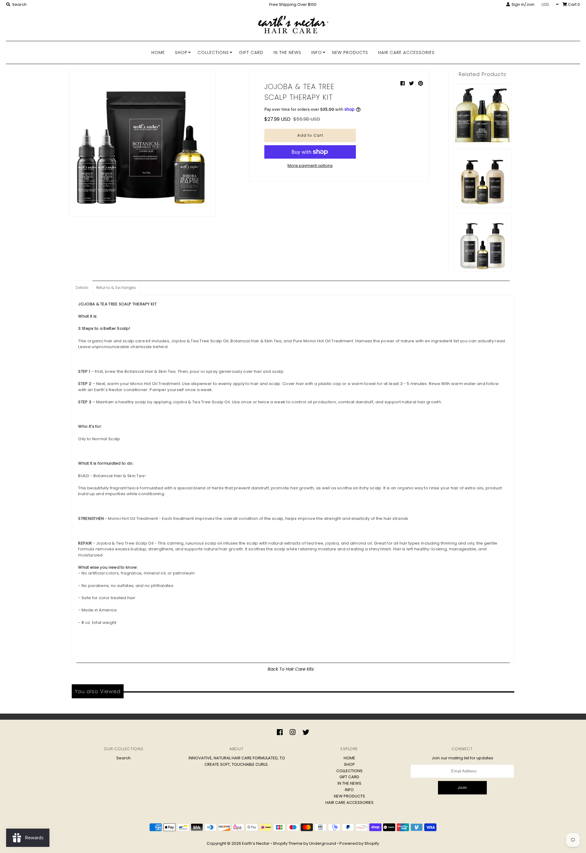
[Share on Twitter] (412, 83)
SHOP (181, 52)
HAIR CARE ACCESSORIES (406, 52)
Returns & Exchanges (116, 287)
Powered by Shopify (359, 843)
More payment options (310, 165)
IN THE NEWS (287, 52)
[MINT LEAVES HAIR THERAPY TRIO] (482, 113)
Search (123, 758)
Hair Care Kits (300, 669)
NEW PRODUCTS (350, 52)
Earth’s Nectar (255, 843)
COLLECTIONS (213, 52)
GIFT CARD (251, 52)
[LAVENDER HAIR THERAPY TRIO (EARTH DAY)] (482, 242)
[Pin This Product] (420, 83)
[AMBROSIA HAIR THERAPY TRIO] (482, 178)
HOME (158, 52)
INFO (316, 52)
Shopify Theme (287, 843)
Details (82, 287)
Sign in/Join (522, 4)
